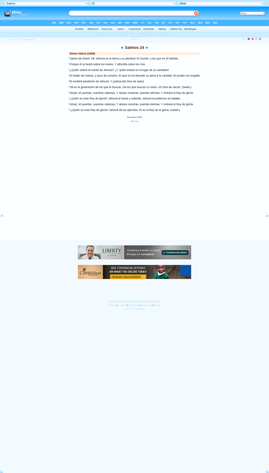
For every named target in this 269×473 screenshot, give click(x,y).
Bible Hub (134, 121)
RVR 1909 (19, 39)
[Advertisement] (134, 220)
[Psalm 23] (4, 222)
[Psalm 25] (265, 222)
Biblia (10, 39)
